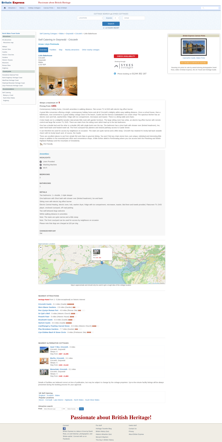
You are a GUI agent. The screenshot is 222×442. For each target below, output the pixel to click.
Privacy (131, 431)
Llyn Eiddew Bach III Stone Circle (52, 332)
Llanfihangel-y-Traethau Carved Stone (54, 326)
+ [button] (40, 247)
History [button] (22, 8)
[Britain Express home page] (18, 2)
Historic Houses (7, 60)
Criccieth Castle (45, 304)
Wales (61, 34)
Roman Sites (6, 65)
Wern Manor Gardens (47, 307)
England (42, 395)
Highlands (68, 400)
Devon (41, 400)
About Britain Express (136, 434)
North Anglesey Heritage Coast (12, 77)
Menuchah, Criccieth (58, 369)
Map (60, 50)
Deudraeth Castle (45, 320)
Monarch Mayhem (102, 437)
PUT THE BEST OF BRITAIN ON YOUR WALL (193, 62)
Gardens (5, 57)
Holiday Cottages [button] (34, 8)
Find (40, 409)
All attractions (6, 40)
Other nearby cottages (90, 50)
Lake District (58, 400)
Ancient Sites (6, 49)
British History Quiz (102, 431)
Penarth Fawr (43, 317)
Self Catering (6, 92)
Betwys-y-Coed (8, 95)
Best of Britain (62, 8)
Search (111, 24)
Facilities (53, 50)
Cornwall (48, 400)
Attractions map (8, 42)
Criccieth (78, 34)
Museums (5, 63)
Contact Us (132, 428)
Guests (109, 18)
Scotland (50, 395)
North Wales (79, 400)
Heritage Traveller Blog (104, 428)
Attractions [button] (12, 8)
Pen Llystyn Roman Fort (48, 310)
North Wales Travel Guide (11, 33)
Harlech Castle (44, 323)
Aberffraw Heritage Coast (10, 80)
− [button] (40, 250)
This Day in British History (105, 440)
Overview (43, 50)
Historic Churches (8, 55)
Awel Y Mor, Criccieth (59, 347)
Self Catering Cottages (48, 34)
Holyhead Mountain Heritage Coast (13, 83)
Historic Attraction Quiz (104, 434)
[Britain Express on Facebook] (64, 428)
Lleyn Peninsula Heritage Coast (12, 85)
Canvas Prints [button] (49, 8)
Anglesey (5, 68)
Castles (4, 52)
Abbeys (4, 46)
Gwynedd (69, 34)
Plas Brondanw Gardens (48, 329)
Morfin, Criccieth (57, 358)
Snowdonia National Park (10, 75)
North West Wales (9, 98)
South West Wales (92, 400)
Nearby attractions (72, 50)
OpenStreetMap (156, 283)
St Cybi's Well (44, 313)
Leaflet (149, 283)
